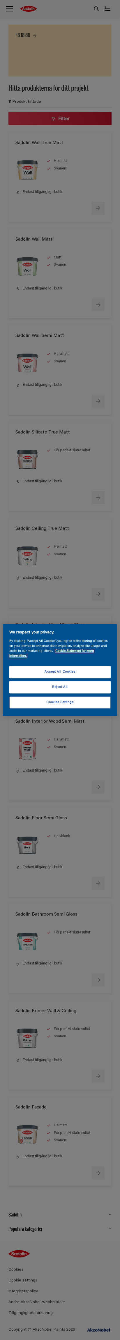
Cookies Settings (59, 702)
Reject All (60, 687)
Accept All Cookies (60, 672)
